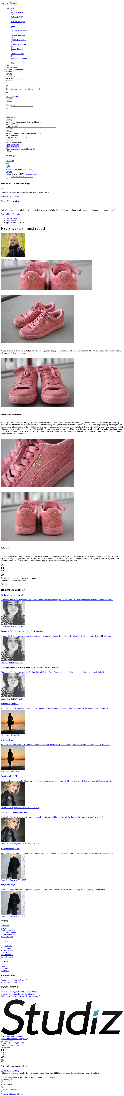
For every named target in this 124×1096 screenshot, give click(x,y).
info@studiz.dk (13, 1045)
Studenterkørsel (7, 955)
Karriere (4, 928)
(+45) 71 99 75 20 (19, 1043)
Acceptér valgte (7, 1094)
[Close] (2, 206)
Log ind (9, 172)
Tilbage (9, 101)
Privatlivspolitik (52, 1077)
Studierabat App (7, 937)
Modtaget (4, 196)
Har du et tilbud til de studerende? (14, 980)
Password (9, 78)
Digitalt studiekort (8, 934)
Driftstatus (5, 969)
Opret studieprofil (12, 145)
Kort (7, 65)
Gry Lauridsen (11, 220)
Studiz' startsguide (8, 948)
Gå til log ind (14, 196)
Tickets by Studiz (7, 950)
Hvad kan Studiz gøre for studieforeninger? (17, 994)
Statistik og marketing (9, 1089)
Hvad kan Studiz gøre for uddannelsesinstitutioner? (20, 992)
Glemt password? (12, 96)
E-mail (8, 76)
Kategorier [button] (10, 8)
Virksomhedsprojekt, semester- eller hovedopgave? (20, 996)
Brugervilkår (6, 1047)
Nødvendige (5, 1080)
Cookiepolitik (37, 1077)
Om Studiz (5, 926)
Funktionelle (6, 1084)
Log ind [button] (9, 74)
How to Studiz (11, 67)
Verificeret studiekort (9, 982)
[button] (9, 98)
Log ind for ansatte (28, 149)
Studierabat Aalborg (8, 932)
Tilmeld (9, 72)
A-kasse (4, 952)
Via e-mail (10, 161)
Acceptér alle (18, 1094)
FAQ (3, 966)
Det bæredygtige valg (9, 930)
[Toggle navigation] (12, 3)
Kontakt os (5, 971)
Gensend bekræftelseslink (11, 214)
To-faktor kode (11, 89)
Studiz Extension (7, 957)
